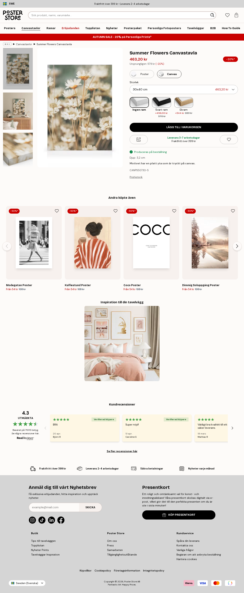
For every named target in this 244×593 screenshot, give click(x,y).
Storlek (134, 82)
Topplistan (37, 545)
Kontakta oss (185, 545)
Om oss (112, 541)
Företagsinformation (127, 570)
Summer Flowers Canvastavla (54, 44)
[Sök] (212, 15)
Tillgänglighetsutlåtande (122, 554)
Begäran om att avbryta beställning (199, 554)
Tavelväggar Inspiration (45, 554)
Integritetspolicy (153, 570)
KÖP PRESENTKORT (181, 514)
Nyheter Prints (40, 550)
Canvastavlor (24, 44)
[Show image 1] (18, 68)
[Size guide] (139, 139)
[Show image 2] (18, 111)
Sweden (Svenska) (27, 583)
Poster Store (130, 581)
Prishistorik (136, 177)
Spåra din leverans (188, 541)
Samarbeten (115, 550)
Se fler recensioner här (122, 451)
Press (110, 545)
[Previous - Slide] (127, 107)
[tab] (227, 15)
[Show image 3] (18, 153)
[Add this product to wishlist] (229, 139)
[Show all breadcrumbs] (7, 44)
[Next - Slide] (241, 107)
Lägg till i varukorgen (183, 127)
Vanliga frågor (185, 550)
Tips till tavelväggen (43, 541)
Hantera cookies (187, 559)
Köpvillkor (86, 570)
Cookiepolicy (103, 570)
